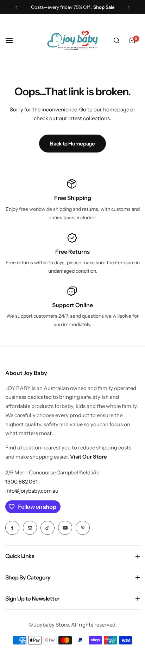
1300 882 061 (21, 481)
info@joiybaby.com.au (31, 490)
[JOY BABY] (72, 40)
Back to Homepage (72, 143)
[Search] (116, 40)
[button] (16, 7)
